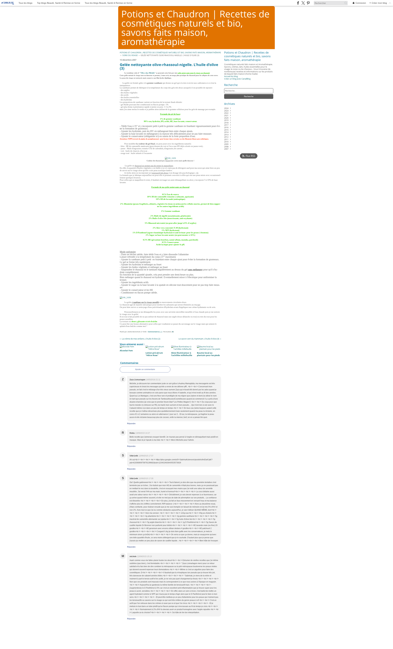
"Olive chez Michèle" (148, 73)
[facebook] (298, 3)
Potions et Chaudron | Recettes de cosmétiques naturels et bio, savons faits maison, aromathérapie (170, 52)
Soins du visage (130, 55)
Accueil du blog (231, 76)
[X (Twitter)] (303, 3)
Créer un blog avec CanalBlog (237, 78)
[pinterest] (308, 3)
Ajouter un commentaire (145, 369)
